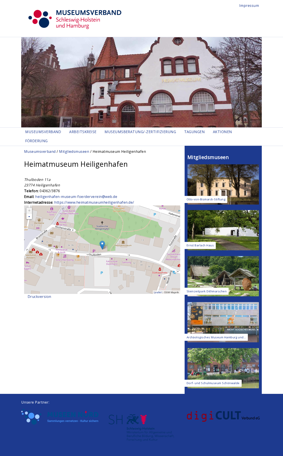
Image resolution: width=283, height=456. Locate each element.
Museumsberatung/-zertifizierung (140, 131)
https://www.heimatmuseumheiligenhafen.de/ (94, 202)
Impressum (249, 5)
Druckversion (39, 296)
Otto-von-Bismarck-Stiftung (206, 199)
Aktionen (222, 131)
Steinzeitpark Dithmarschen (207, 291)
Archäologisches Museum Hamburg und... (216, 337)
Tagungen (194, 131)
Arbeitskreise (82, 131)
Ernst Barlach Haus (200, 245)
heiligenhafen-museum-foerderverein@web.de (76, 196)
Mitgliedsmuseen (74, 151)
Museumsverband (43, 131)
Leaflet (158, 292)
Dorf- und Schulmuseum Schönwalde (213, 383)
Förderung (36, 140)
